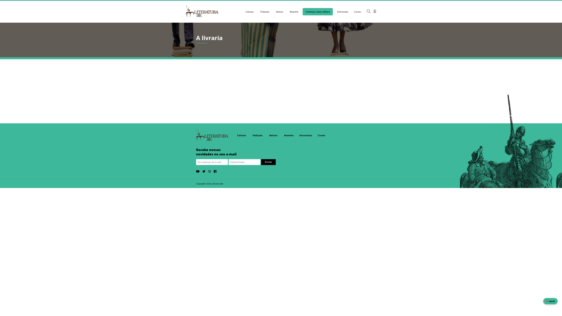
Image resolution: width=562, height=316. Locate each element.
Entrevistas (342, 11)
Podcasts (264, 11)
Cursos (357, 11)
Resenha (294, 11)
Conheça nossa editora (318, 11)
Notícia (279, 11)
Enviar (268, 162)
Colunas (250, 11)
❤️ (550, 301)
